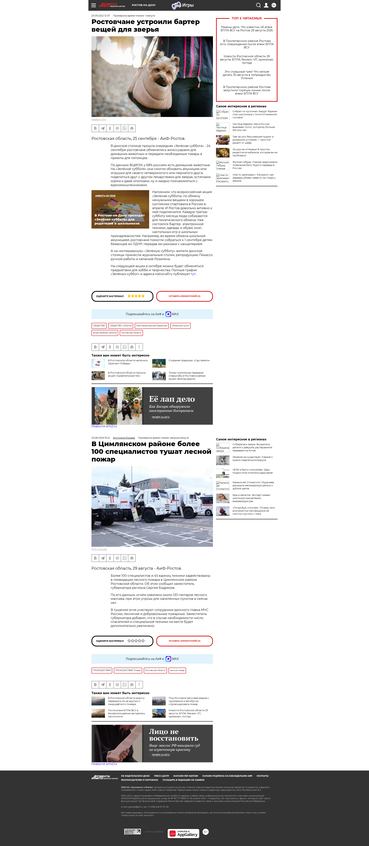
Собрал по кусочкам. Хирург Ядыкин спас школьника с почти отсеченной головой (255, 114)
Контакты (262, 776)
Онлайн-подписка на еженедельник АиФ (227, 776)
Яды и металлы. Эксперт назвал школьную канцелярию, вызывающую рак (251, 498)
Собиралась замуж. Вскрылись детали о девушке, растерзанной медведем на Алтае (252, 447)
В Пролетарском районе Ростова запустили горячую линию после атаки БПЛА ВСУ (247, 90)
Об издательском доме (135, 776)
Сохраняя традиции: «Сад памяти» (189, 360)
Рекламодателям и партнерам (139, 780)
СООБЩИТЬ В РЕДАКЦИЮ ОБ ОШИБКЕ (183, 780)
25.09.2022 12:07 (100, 15)
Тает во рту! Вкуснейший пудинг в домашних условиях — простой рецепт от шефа (253, 139)
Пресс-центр (161, 776)
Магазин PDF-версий (185, 776)
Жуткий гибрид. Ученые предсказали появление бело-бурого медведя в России (255, 165)
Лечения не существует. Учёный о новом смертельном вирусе (253, 459)
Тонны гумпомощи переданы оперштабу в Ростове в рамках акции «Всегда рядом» (187, 375)
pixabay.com (98, 119)
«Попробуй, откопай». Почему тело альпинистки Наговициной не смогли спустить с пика (254, 510)
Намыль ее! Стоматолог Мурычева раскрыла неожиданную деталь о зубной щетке (253, 485)
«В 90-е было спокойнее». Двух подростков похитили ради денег (253, 471)
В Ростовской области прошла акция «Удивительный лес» (126, 374)
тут (193, 274)
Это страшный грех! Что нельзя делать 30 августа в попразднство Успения (247, 75)
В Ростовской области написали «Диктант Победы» (128, 362)
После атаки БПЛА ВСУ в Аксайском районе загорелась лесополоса (126, 713)
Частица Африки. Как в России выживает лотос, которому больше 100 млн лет (254, 127)
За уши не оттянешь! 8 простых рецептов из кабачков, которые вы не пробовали (255, 152)
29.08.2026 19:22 (100, 437)
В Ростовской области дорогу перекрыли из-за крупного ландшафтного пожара (126, 701)
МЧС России (99, 549)
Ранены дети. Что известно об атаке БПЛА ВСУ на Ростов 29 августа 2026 (247, 29)
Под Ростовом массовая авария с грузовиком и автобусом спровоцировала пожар (189, 701)
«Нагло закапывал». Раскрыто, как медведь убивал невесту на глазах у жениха (254, 177)
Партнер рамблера (154, 831)
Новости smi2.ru (104, 426)
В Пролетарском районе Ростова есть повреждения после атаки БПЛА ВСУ (247, 44)
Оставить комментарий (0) (184, 296)
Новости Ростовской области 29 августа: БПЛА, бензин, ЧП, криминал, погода (247, 60)
